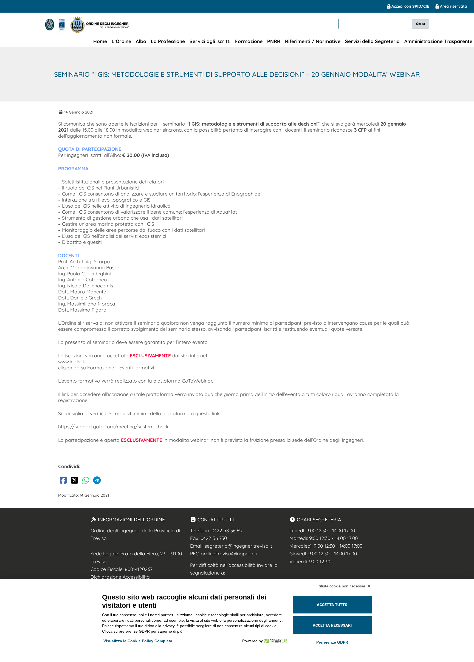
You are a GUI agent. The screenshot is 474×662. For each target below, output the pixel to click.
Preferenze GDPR (332, 642)
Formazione (249, 41)
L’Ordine (121, 41)
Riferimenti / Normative (312, 41)
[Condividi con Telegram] (97, 481)
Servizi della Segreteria (372, 41)
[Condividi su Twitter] (74, 481)
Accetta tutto (332, 604)
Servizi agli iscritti (210, 41)
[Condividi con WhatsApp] (86, 481)
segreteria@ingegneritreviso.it (238, 546)
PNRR (273, 41)
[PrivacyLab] (275, 641)
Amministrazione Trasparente (438, 41)
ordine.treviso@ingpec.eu (229, 553)
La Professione (168, 41)
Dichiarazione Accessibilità (120, 577)
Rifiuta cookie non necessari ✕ (344, 586)
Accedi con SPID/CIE (410, 6)
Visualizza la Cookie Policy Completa (137, 641)
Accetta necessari (332, 625)
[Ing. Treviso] (56, 33)
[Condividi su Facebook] (63, 481)
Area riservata (453, 6)
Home (100, 41)
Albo (141, 41)
